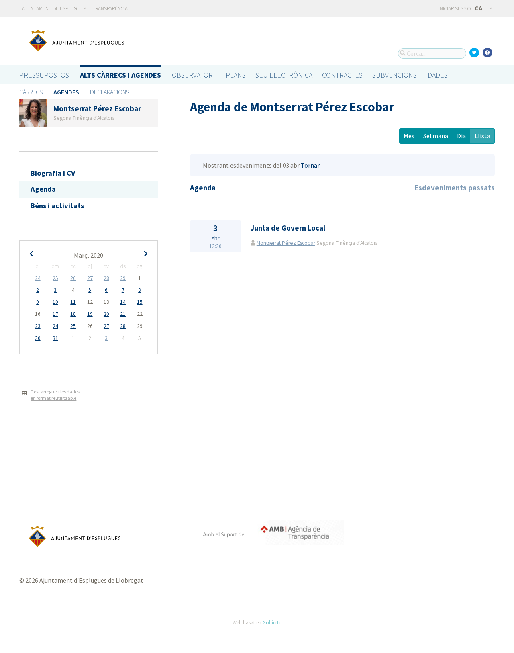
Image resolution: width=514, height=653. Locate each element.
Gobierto (272, 622)
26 (73, 278)
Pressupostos (44, 75)
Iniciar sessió (454, 8)
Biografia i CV (53, 173)
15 (140, 302)
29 (123, 278)
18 (73, 314)
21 (123, 314)
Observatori (193, 75)
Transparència (110, 8)
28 (106, 278)
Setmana (435, 136)
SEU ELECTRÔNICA (283, 75)
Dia (461, 136)
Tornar (310, 165)
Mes (409, 136)
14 (123, 302)
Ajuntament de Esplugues (54, 8)
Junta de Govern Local (288, 228)
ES (489, 8)
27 (90, 278)
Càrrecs (31, 92)
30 (38, 338)
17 (55, 314)
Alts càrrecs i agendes (120, 75)
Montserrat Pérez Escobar (286, 243)
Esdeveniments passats (454, 187)
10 (55, 302)
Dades (438, 75)
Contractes (342, 75)
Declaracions (109, 92)
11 (73, 302)
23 (38, 326)
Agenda (43, 189)
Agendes (66, 92)
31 (55, 338)
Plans (236, 75)
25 (55, 278)
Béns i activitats (57, 205)
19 (90, 314)
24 (38, 278)
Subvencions (394, 75)
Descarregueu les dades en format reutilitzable (55, 395)
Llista (482, 136)
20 (106, 314)
